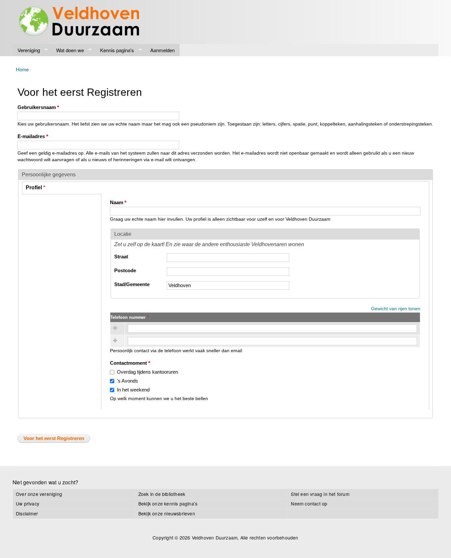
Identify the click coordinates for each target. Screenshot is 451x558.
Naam (118, 202)
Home (22, 69)
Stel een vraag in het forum (320, 494)
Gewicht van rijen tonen (395, 308)
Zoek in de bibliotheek (161, 494)
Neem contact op (309, 503)
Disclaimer (27, 513)
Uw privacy (27, 503)
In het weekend (133, 389)
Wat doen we (67, 50)
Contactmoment (130, 363)
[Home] (79, 22)
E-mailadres (32, 136)
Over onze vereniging (39, 494)
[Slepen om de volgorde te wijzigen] (116, 328)
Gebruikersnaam (38, 107)
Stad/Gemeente (132, 284)
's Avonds (127, 381)
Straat (121, 256)
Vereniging (26, 50)
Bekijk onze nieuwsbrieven (166, 513)
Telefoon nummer (129, 317)
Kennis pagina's (114, 50)
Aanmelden (162, 50)
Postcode (125, 270)
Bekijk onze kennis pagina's (167, 503)
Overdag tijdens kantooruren (147, 372)
